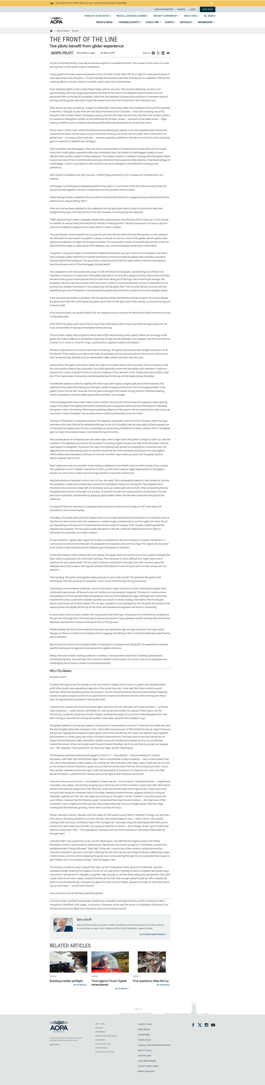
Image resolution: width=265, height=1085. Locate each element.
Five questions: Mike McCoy (151, 981)
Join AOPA (99, 1028)
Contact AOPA (145, 1024)
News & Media (104, 22)
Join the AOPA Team (103, 1044)
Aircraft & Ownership (165, 16)
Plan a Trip (153, 22)
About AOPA (190, 16)
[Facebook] (194, 1025)
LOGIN (192, 9)
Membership (205, 22)
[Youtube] (213, 1025)
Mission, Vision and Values (106, 1036)
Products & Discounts (97, 16)
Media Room (143, 1029)
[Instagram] (207, 1025)
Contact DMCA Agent (148, 1066)
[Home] (53, 30)
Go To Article (80, 985)
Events (169, 22)
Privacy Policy (145, 1050)
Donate (181, 9)
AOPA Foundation (164, 9)
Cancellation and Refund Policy (154, 1045)
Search (211, 16)
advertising (144, 1035)
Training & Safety (129, 22)
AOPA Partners (101, 1048)
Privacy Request (146, 1071)
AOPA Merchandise (147, 1061)
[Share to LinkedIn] (163, 53)
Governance (100, 1040)
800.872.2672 (54, 1045)
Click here (121, 3)
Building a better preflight (66, 981)
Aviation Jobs (144, 1056)
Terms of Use (144, 1040)
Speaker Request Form (104, 1052)
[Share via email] (168, 53)
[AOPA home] (56, 23)
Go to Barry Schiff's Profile (152, 934)
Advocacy (186, 22)
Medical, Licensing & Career (131, 16)
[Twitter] (201, 1025)
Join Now (207, 9)
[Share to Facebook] (153, 53)
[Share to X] (158, 53)
